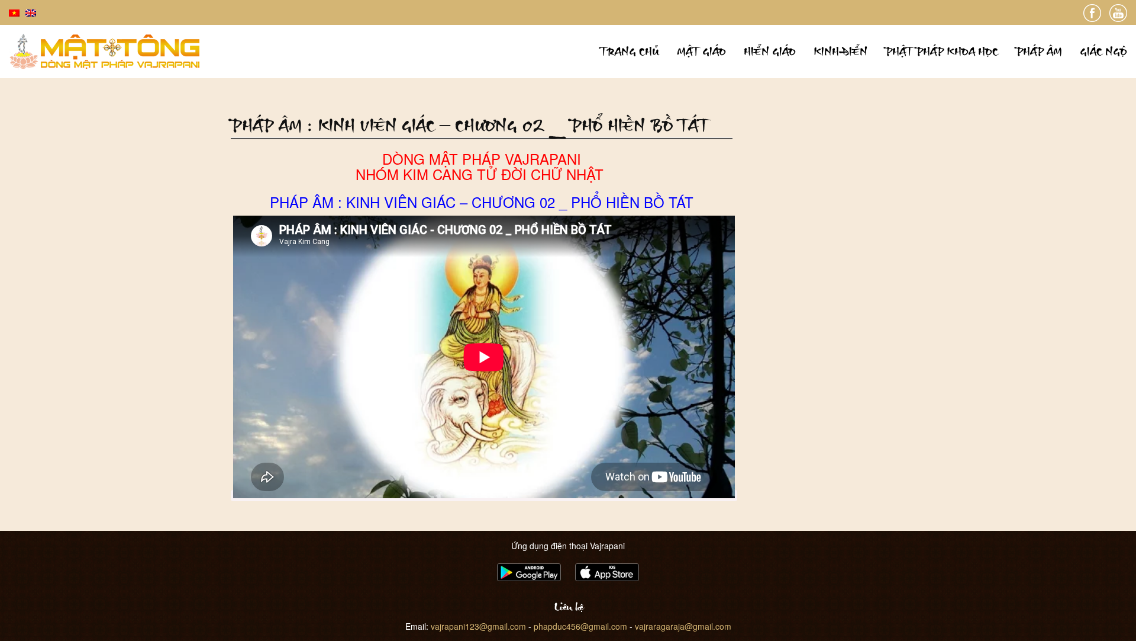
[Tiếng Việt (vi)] (14, 12)
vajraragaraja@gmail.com (683, 626)
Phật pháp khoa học (941, 51)
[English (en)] (30, 12)
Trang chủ (629, 51)
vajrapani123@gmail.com (478, 626)
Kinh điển (840, 51)
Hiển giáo (770, 51)
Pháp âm (1039, 51)
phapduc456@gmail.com (580, 626)
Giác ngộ (1103, 51)
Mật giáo (701, 51)
